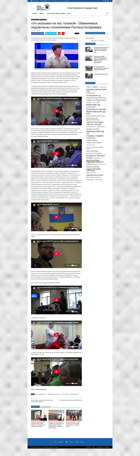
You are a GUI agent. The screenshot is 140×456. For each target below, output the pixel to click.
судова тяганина (90, 172)
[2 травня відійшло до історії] (89, 75)
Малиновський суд (95, 111)
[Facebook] (103, 1)
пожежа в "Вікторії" (95, 155)
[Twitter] (105, 1)
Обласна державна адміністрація (95, 116)
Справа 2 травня (50, 17)
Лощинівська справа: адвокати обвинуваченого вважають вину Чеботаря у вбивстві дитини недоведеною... (100, 59)
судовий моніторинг (74, 394)
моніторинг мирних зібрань (94, 153)
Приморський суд (95, 131)
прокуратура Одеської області (53, 394)
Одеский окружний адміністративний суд (93, 119)
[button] (107, 13)
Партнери (107, 447)
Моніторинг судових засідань (56, 13)
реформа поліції (91, 164)
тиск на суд (98, 179)
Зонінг (94, 102)
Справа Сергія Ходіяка (93, 142)
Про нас (41, 13)
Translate (102, 40)
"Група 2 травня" (92, 87)
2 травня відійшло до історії (101, 74)
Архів (68, 13)
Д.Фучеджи (89, 102)
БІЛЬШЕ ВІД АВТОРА (46, 406)
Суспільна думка (65, 1)
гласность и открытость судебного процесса (94, 148)
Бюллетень (55, 1)
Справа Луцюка (92, 140)
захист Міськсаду (92, 151)
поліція (89, 158)
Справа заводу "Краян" (90, 144)
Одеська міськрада (94, 122)
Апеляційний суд (93, 95)
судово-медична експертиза (93, 177)
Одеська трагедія (93, 124)
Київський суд (93, 104)
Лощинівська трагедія (36, 420)
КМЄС (98, 102)
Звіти (60, 1)
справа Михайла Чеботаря (93, 169)
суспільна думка (90, 179)
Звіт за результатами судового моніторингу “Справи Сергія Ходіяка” (42, 401)
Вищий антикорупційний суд (96, 97)
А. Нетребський (90, 93)
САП (87, 133)
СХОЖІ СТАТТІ (35, 406)
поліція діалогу (97, 158)
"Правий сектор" (103, 87)
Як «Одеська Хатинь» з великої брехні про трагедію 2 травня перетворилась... (101, 68)
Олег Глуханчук (90, 126)
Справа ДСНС (91, 138)
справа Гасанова (92, 166)
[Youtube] (108, 1)
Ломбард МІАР (91, 107)
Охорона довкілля (100, 126)
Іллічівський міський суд (41, 394)
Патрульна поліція (92, 129)
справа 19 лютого (102, 164)
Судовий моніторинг (40, 17)
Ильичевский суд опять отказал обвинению (71, 400)
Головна (34, 13)
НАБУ (88, 113)
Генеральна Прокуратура (96, 100)
